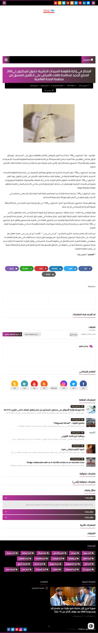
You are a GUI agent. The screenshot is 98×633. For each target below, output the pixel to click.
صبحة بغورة (54, 564)
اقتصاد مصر (10, 569)
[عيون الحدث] (49, 11)
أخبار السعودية (70, 569)
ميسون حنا (87, 569)
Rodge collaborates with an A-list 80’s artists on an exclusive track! (55, 462)
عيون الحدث (71, 629)
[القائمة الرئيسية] (6, 59)
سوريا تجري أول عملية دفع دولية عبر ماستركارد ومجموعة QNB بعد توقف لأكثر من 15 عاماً (72, 610)
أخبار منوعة (44, 85)
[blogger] (72, 3)
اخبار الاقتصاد (41, 558)
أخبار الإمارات (57, 558)
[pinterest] (80, 3)
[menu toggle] (93, 3)
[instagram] (21, 629)
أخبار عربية (87, 553)
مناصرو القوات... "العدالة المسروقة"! (68, 423)
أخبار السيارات (41, 569)
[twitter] (76, 3)
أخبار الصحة (39, 564)
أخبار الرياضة (26, 553)
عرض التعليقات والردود (11, 334)
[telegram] (64, 3)
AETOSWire (90, 616)
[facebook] (8, 629)
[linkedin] (84, 3)
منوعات (74, 553)
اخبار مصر (25, 569)
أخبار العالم (87, 558)
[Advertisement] (49, 34)
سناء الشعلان (24, 558)
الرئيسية (87, 59)
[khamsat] (60, 3)
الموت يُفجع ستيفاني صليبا (73, 449)
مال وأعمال (33, 85)
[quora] (68, 3)
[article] (27, 301)
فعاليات (56, 569)
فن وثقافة (72, 558)
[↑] (49, 626)
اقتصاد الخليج (23, 564)
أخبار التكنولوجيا (72, 564)
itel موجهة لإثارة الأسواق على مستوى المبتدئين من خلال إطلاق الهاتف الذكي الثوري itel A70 (44, 410)
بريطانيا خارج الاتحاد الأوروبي (72, 436)
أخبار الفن (87, 564)
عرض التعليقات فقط (31, 334)
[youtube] (55, 3)
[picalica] (4, 629)
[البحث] (4, 3)
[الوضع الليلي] (91, 626)
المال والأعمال (58, 553)
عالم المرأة (42, 553)
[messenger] (88, 3)
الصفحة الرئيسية (58, 85)
